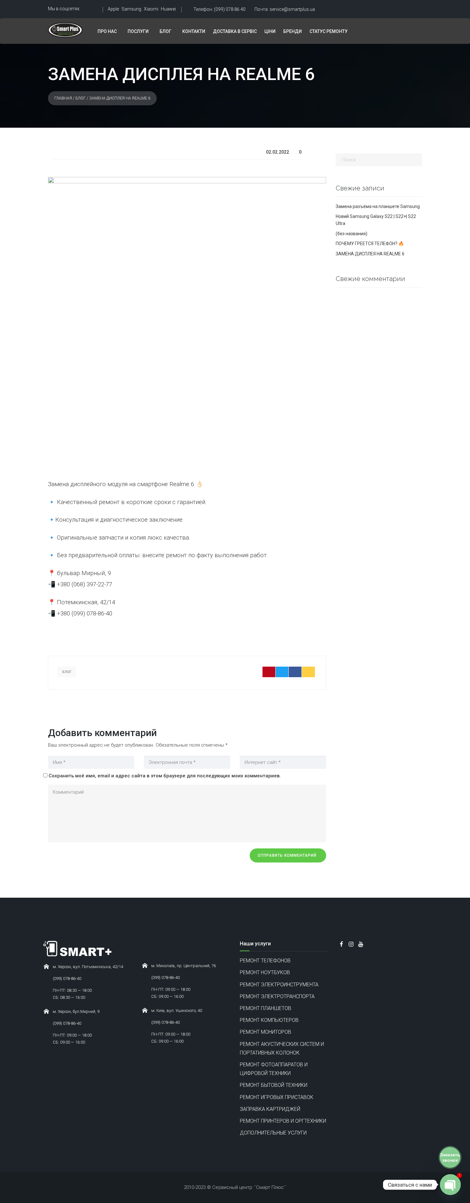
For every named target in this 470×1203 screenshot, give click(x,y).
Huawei (168, 9)
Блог (80, 98)
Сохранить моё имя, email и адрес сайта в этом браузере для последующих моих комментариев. (165, 776)
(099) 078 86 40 (219, 9)
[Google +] (308, 672)
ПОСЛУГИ (138, 31)
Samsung (131, 9)
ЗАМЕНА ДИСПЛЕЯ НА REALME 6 (370, 253)
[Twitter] (282, 672)
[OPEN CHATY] (450, 1184)
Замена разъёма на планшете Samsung (378, 206)
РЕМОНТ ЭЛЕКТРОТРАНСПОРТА (277, 996)
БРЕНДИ (292, 31)
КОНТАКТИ (193, 31)
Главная (63, 98)
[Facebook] (295, 672)
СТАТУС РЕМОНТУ (328, 31)
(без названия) (351, 233)
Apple (113, 9)
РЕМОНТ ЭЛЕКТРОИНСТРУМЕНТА (279, 985)
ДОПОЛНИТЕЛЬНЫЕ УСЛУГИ (273, 1133)
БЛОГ (165, 31)
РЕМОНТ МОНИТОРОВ (265, 1032)
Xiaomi (151, 9)
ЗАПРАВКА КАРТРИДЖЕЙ (270, 1109)
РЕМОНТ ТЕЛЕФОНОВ (265, 961)
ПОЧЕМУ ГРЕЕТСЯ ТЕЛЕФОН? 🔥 (370, 243)
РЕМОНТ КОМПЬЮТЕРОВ (269, 1020)
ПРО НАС (107, 31)
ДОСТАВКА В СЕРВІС (235, 31)
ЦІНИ (270, 31)
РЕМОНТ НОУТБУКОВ (265, 972)
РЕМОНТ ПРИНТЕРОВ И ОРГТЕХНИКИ (283, 1121)
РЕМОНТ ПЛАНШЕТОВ (265, 1008)
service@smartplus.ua (285, 9)
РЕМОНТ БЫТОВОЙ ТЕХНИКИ (273, 1085)
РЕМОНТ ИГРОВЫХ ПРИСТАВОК (276, 1097)
